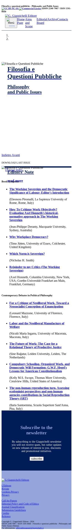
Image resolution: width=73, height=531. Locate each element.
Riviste (5, 488)
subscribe (36, 458)
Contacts (62, 19)
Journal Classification (13, 506)
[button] (7, 155)
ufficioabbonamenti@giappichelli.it (30, 528)
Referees (6, 516)
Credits (5, 513)
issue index (15, 170)
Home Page (21, 21)
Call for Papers (9, 500)
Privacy (6, 494)
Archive (52, 19)
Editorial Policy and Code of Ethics (20, 503)
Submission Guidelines (14, 509)
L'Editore (6, 485)
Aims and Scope (29, 23)
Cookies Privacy (10, 491)
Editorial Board (42, 21)
